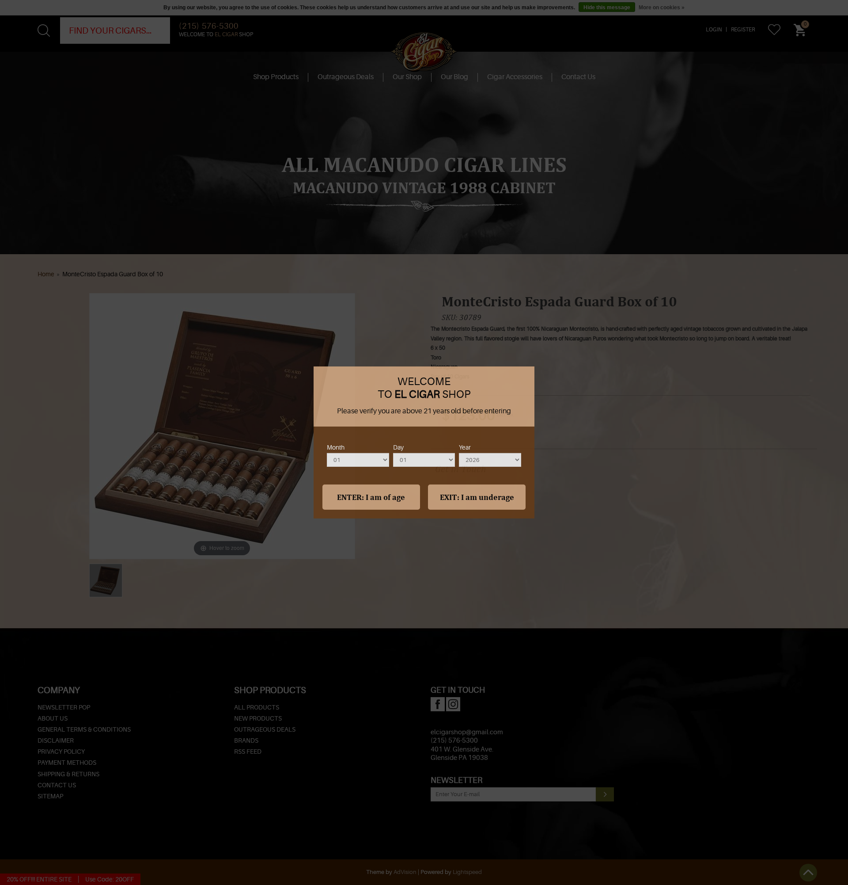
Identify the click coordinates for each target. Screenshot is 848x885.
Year (465, 447)
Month (335, 447)
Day (398, 447)
